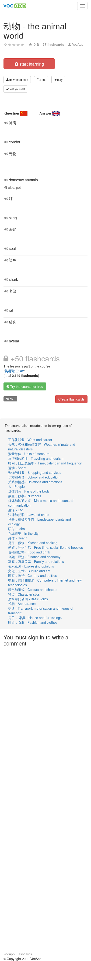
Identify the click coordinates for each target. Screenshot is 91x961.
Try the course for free (26, 386)
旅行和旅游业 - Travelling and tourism (35, 458)
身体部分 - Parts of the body (28, 491)
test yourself (17, 89)
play (59, 80)
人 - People (16, 486)
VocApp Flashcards (18, 954)
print (42, 80)
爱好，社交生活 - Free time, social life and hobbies (45, 547)
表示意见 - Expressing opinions (31, 566)
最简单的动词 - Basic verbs (28, 599)
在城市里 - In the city (23, 533)
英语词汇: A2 (14, 370)
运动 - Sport (17, 467)
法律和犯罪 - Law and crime (28, 514)
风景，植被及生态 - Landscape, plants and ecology (39, 521)
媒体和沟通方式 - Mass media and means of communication (40, 503)
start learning (31, 64)
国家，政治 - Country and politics (32, 575)
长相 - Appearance (22, 603)
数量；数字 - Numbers (24, 495)
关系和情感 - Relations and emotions (35, 481)
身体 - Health (17, 538)
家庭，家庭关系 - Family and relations (36, 561)
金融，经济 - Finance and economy (34, 556)
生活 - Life (15, 510)
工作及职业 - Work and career (30, 439)
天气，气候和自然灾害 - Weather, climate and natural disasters (41, 446)
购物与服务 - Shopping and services (34, 472)
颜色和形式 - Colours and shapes (32, 589)
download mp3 (18, 80)
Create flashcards (71, 399)
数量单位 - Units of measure (28, 453)
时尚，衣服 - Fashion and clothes (32, 622)
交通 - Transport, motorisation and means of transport (40, 610)
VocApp (77, 44)
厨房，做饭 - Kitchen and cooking (32, 542)
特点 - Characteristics (24, 594)
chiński (10, 399)
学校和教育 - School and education (34, 477)
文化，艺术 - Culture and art (29, 570)
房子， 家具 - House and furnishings (35, 617)
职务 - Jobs (16, 528)
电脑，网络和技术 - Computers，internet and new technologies (45, 582)
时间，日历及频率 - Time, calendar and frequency (45, 463)
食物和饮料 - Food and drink (29, 552)
